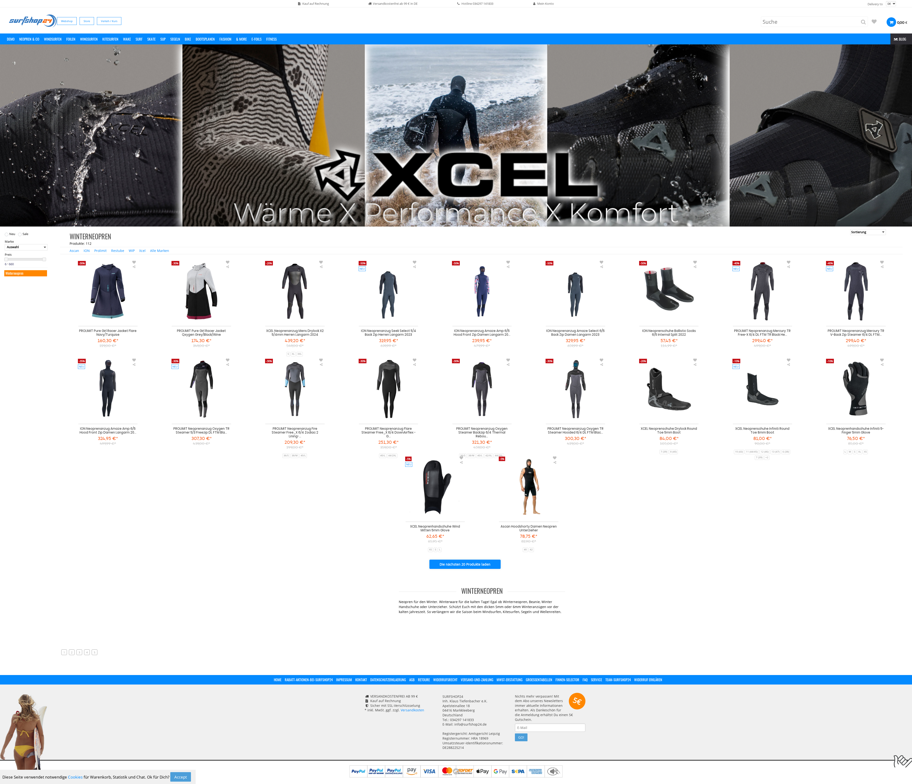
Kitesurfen (110, 39)
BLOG (902, 39)
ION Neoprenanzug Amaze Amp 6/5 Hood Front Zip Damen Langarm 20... (482, 333)
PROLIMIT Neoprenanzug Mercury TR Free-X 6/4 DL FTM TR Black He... (762, 333)
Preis (8, 255)
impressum (344, 679)
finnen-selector (567, 679)
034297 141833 (483, 4)
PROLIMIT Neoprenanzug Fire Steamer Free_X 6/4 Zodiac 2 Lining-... (295, 432)
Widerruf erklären (648, 679)
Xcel (142, 250)
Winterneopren (14, 273)
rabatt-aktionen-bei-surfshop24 (309, 679)
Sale (25, 234)
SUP (163, 39)
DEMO (10, 39)
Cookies (75, 777)
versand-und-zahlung (477, 679)
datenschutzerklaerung (388, 679)
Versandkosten (412, 710)
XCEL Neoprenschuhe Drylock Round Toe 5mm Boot (669, 430)
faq (585, 679)
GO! (521, 737)
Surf (139, 39)
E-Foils (256, 39)
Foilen (70, 39)
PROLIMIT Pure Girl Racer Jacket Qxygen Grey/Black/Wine (201, 333)
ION (87, 250)
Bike (188, 39)
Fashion (225, 39)
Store (87, 21)
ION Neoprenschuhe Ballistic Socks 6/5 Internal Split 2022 (669, 333)
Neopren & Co (29, 39)
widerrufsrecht (445, 679)
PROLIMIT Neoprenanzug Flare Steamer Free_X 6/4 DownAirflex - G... (388, 432)
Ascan (74, 250)
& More (241, 39)
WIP (132, 250)
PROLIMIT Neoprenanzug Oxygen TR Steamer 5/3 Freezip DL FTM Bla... (201, 430)
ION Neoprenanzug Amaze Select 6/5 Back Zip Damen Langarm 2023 (575, 333)
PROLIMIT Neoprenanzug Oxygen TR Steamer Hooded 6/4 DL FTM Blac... (575, 430)
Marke (9, 242)
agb (412, 679)
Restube (117, 250)
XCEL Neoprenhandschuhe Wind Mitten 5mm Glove (435, 528)
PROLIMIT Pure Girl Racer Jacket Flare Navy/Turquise (108, 333)
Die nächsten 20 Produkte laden (465, 564)
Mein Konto (545, 4)
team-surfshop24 (618, 679)
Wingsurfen (89, 39)
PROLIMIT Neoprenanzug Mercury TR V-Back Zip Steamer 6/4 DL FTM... (856, 333)
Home (277, 679)
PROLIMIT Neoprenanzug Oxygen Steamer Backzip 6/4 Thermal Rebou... (482, 432)
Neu (12, 234)
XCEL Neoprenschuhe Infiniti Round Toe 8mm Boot (762, 430)
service (596, 679)
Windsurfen (53, 39)
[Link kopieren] (134, 267)
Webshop (67, 21)
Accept (180, 777)
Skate (151, 39)
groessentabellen (539, 679)
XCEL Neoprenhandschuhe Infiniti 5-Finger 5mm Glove (856, 430)
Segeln (175, 39)
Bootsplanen (205, 39)
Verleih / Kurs (109, 21)
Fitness (271, 39)
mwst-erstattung (509, 679)
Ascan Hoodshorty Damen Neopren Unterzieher (529, 528)
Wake (127, 39)
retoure (424, 679)
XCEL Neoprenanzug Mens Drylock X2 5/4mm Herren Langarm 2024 (295, 333)
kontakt (361, 679)
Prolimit (100, 250)
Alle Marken (159, 250)
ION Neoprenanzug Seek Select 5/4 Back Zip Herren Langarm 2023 (388, 333)
